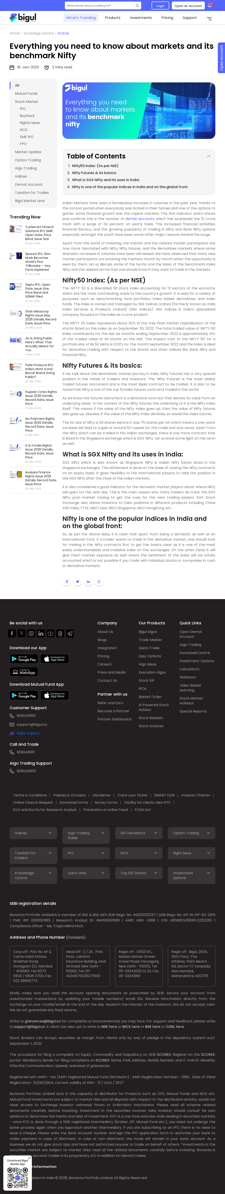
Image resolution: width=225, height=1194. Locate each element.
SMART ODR (164, 795)
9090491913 (26, 715)
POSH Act (142, 809)
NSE (105, 1026)
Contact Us (107, 680)
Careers (105, 664)
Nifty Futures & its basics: (94, 172)
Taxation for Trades (32, 192)
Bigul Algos (148, 631)
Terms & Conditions (30, 795)
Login (160, 6)
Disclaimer (102, 795)
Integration (107, 648)
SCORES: (164, 1054)
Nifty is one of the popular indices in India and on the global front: (130, 186)
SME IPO (27, 136)
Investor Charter (195, 795)
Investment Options (197, 660)
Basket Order (150, 696)
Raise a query (28, 733)
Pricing (167, 17)
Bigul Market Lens (30, 200)
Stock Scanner (151, 726)
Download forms (74, 802)
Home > (17, 33)
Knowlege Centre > (41, 33)
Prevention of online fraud (105, 809)
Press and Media (112, 672)
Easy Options (150, 656)
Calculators (190, 669)
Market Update (28, 151)
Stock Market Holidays (191, 701)
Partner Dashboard (114, 719)
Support (190, 17)
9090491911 (26, 752)
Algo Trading (26, 168)
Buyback (27, 115)
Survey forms (106, 802)
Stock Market (26, 101)
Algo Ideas (147, 664)
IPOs (142, 688)
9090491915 (26, 771)
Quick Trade (149, 648)
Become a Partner (113, 711)
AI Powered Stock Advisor (154, 707)
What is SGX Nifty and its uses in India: (106, 179)
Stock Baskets (151, 717)
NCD (23, 129)
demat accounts (140, 218)
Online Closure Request (33, 802)
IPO (23, 108)
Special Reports (193, 711)
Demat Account (29, 184)
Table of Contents (96, 156)
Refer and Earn (110, 702)
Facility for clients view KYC (147, 802)
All (17, 85)
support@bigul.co (32, 724)
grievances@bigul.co (43, 1021)
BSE (148, 1026)
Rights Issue (30, 122)
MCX (126, 1026)
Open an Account (188, 6)
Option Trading (28, 160)
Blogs (102, 639)
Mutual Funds (26, 93)
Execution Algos (152, 672)
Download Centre (195, 652)
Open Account (221, 58)
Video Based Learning (190, 688)
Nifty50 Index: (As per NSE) (95, 165)
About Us (105, 631)
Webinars (188, 677)
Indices (21, 176)
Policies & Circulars (69, 795)
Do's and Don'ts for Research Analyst (45, 809)
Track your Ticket (132, 795)
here (113, 1026)
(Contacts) (76, 937)
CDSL (170, 1026)
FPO (23, 143)
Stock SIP (146, 680)
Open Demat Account (191, 634)
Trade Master (150, 639)
